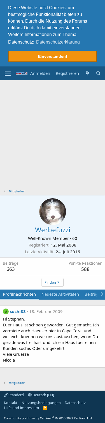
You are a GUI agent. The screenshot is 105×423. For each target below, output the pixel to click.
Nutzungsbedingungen (41, 402)
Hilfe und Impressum (21, 407)
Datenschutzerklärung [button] (58, 42)
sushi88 (18, 311)
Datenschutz (75, 402)
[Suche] (98, 73)
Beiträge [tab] (93, 294)
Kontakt (10, 402)
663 (10, 269)
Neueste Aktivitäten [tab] (60, 294)
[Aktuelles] (87, 73)
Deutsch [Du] (43, 394)
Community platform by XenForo (48, 418)
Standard (16, 394)
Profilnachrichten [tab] (19, 294)
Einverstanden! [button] (52, 56)
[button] (7, 73)
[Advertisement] (52, 135)
